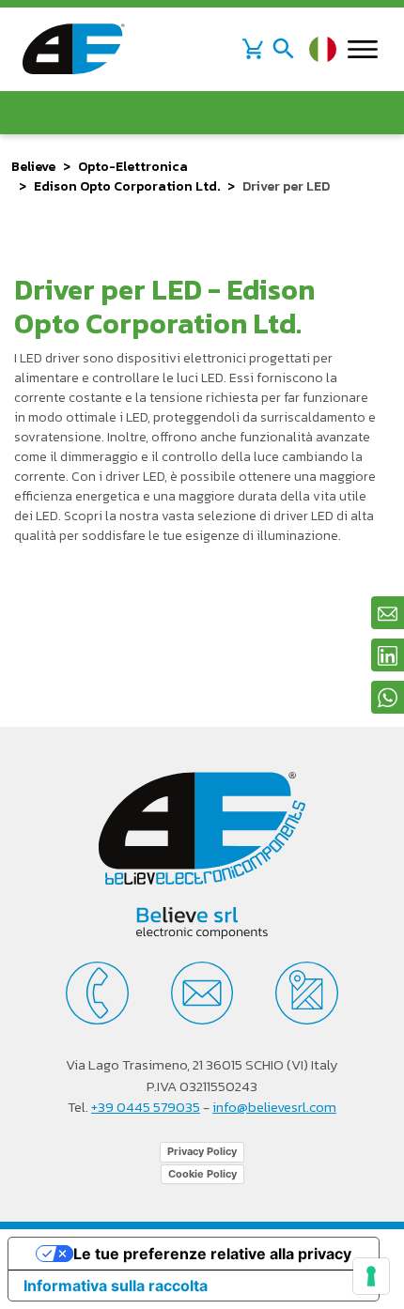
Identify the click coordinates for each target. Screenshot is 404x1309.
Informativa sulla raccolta (115, 1285)
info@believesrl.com (274, 1106)
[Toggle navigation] (284, 49)
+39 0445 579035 (145, 1106)
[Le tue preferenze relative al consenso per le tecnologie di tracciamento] (371, 1276)
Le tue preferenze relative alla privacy (212, 1253)
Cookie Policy (202, 1173)
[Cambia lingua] (323, 49)
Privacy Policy (202, 1151)
